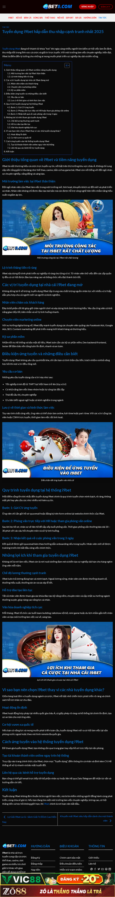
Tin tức (103, 18)
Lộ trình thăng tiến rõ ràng (22, 76)
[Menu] (4, 6)
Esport (70, 18)
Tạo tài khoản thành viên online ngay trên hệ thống (32, 144)
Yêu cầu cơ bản (17, 97)
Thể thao (50, 18)
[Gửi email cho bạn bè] (102, 869)
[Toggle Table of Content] (65, 65)
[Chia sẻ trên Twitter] (99, 869)
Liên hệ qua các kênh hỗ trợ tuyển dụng (27, 148)
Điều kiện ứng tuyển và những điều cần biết (26, 93)
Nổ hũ (60, 18)
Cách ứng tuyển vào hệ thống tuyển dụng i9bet (27, 141)
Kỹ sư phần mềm (18, 90)
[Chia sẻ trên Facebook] (95, 869)
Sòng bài (38, 18)
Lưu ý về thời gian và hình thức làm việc (28, 100)
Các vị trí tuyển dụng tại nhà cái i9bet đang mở (27, 80)
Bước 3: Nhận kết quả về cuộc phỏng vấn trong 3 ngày (34, 114)
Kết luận (10, 151)
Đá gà (78, 18)
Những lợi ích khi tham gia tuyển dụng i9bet (26, 117)
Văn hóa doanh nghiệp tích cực (24, 127)
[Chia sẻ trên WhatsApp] (91, 869)
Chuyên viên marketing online (23, 87)
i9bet (11, 18)
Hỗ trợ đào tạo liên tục (20, 124)
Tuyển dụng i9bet (11, 48)
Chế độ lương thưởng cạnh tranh (25, 121)
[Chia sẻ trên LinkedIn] (110, 869)
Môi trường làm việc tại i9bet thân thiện (28, 73)
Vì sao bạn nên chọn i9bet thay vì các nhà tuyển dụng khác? (33, 131)
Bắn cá (27, 18)
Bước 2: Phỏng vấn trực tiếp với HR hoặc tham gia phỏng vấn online (40, 110)
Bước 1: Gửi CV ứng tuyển (22, 107)
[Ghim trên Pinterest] (106, 869)
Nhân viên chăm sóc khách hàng (24, 83)
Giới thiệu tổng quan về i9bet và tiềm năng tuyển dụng (31, 70)
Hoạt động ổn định (19, 134)
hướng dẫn (90, 18)
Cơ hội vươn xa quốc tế (21, 137)
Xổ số (19, 18)
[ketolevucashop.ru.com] (57, 7)
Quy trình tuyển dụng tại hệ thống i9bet (24, 104)
